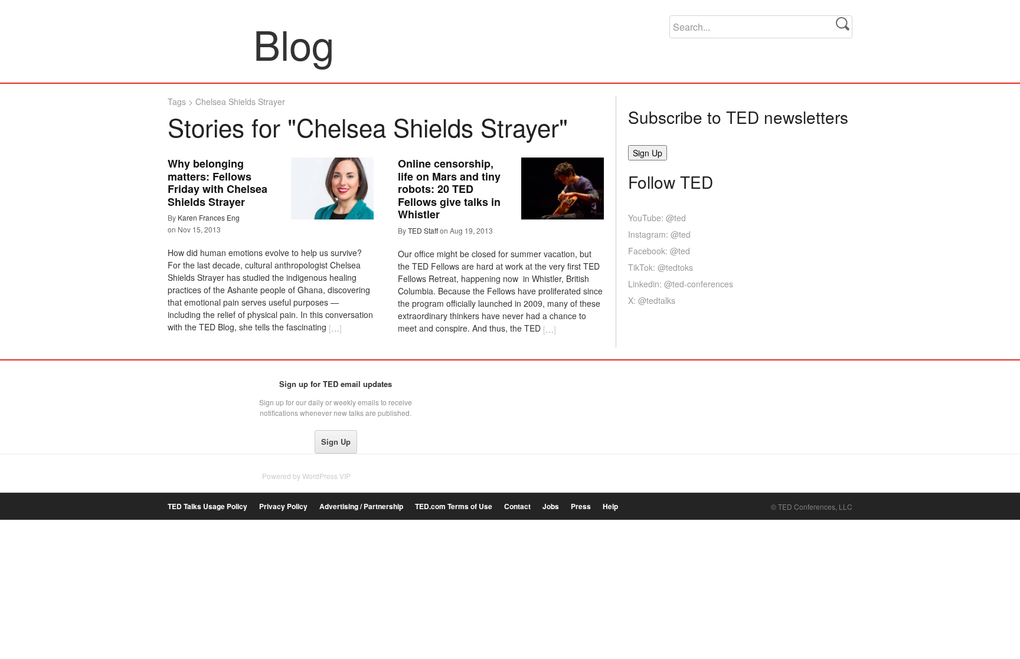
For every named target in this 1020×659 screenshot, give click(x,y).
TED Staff (423, 230)
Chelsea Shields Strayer (240, 101)
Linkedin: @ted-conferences (680, 284)
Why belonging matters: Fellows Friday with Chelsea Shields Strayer (217, 182)
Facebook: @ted (659, 251)
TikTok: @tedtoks (660, 267)
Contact (517, 506)
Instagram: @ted (659, 234)
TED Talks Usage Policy (207, 506)
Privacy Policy (283, 506)
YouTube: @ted (657, 218)
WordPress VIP (326, 476)
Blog (211, 43)
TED (192, 387)
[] (335, 328)
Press (581, 506)
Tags (177, 101)
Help (610, 506)
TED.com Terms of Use (453, 506)
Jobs (550, 506)
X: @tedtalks (651, 300)
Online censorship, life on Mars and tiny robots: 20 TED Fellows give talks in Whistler (449, 189)
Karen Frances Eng (209, 217)
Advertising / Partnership (361, 506)
